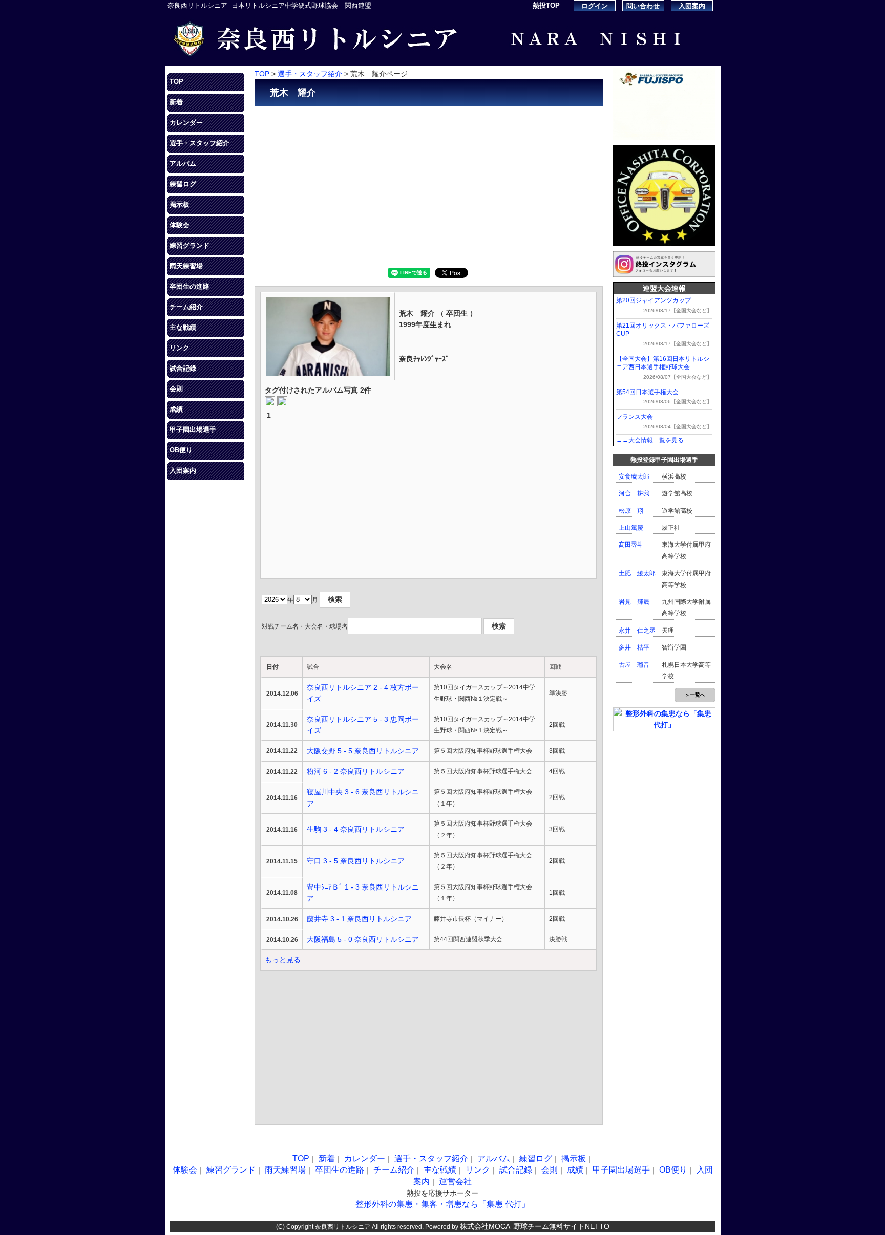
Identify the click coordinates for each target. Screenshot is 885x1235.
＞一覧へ (695, 695)
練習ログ (183, 184)
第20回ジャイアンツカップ (653, 300)
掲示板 (179, 204)
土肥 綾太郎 (637, 573)
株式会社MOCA (485, 1226)
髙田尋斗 (631, 544)
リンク (179, 348)
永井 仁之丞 (637, 630)
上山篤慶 (631, 527)
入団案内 (692, 6)
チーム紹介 (186, 307)
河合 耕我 (634, 493)
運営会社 (455, 1181)
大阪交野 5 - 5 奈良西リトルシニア (363, 751)
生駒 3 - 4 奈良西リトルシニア (356, 829)
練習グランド (189, 245)
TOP (176, 81)
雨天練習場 (186, 266)
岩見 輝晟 (634, 601)
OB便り (181, 450)
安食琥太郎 (634, 476)
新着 (176, 102)
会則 (176, 389)
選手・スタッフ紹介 (199, 143)
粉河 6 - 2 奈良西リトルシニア (356, 771)
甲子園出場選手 (193, 430)
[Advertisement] (429, 185)
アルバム (183, 163)
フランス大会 (634, 416)
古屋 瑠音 (634, 664)
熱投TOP (546, 5)
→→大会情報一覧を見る (650, 440)
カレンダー (186, 122)
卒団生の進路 (189, 286)
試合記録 (183, 368)
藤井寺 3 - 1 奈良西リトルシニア (359, 919)
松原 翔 (631, 510)
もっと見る (283, 960)
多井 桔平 (634, 647)
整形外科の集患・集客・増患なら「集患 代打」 (442, 1204)
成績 (176, 409)
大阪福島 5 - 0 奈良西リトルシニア (363, 939)
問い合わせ (643, 6)
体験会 (179, 225)
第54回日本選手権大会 (647, 392)
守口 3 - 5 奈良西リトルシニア (356, 861)
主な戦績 (183, 327)
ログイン (594, 6)
